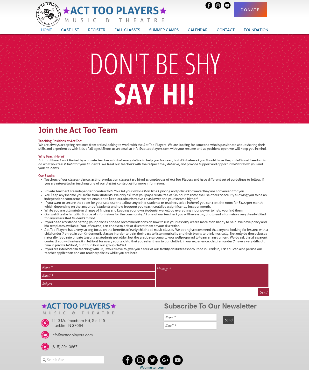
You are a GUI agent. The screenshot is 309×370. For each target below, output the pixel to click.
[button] (127, 30)
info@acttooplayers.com (151, 149)
